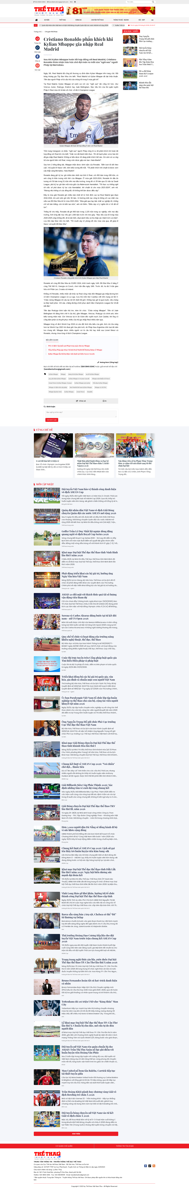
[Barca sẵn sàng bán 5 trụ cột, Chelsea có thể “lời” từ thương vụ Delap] (47, 921)
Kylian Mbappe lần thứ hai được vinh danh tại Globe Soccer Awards (71, 354)
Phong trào (65, 821)
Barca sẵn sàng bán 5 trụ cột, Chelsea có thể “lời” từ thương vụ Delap (89, 916)
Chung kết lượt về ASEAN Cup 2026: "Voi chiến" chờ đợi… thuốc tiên (88, 765)
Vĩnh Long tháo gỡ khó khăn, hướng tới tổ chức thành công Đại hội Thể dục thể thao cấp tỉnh (88, 895)
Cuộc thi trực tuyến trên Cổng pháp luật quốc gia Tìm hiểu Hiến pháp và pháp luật (89, 659)
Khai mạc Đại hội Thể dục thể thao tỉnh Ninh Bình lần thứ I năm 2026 (90, 554)
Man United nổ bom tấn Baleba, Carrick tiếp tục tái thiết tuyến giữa (88, 1072)
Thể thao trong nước (68, 525)
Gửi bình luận (52, 420)
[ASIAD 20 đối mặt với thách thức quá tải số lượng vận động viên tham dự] (47, 601)
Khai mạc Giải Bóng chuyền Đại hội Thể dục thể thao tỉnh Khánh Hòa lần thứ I (88, 744)
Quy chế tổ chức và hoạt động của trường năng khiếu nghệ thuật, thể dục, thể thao (88, 638)
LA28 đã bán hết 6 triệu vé (47, 461)
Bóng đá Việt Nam (67, 504)
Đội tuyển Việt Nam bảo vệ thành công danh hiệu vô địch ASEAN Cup (89, 490)
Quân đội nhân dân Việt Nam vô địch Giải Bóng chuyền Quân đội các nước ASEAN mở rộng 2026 (38, 25)
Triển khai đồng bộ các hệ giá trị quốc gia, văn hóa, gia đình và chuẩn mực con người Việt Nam (88, 678)
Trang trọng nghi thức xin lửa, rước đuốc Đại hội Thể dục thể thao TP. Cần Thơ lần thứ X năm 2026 (89, 961)
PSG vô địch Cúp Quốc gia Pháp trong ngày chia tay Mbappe (69, 346)
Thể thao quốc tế (67, 609)
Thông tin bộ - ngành (68, 588)
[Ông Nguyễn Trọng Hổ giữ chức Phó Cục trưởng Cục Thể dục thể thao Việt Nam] (47, 728)
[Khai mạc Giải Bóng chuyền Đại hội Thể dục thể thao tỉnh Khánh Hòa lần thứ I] (47, 749)
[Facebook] (145, 1166)
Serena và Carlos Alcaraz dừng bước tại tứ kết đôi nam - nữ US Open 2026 (89, 617)
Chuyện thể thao (41, 455)
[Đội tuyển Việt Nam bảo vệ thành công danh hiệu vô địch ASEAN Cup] (47, 495)
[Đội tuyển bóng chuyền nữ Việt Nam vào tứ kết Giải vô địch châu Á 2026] (47, 1119)
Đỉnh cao (64, 800)
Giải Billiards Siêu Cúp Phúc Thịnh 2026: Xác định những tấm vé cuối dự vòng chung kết (87, 786)
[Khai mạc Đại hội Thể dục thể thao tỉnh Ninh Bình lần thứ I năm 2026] (47, 559)
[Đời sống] (111, 11)
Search (153, 1)
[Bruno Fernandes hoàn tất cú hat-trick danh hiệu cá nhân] (47, 987)
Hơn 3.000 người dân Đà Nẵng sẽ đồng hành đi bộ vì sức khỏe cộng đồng (89, 828)
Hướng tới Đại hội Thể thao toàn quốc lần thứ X (76, 758)
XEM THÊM (76, 1134)
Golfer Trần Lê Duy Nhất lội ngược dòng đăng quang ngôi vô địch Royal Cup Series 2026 (109, 25)
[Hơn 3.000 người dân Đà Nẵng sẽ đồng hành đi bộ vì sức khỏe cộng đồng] (47, 833)
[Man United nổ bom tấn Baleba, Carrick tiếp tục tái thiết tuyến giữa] (47, 1077)
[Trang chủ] (36, 20)
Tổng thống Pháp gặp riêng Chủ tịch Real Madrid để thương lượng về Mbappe (75, 350)
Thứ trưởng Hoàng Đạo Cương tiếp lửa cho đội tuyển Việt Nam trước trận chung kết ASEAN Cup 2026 (89, 938)
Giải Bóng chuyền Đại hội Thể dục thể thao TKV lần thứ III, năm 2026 (88, 807)
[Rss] (154, 1166)
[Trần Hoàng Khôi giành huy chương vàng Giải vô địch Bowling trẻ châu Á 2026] (47, 1098)
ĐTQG (63, 1064)
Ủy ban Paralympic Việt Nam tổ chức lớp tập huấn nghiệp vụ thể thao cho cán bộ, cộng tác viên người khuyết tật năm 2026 (90, 700)
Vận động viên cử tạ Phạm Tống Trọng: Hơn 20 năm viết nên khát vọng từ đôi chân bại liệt (135, 463)
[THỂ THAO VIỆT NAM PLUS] (49, 10)
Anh (63, 929)
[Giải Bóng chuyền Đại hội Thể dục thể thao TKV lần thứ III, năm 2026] (47, 812)
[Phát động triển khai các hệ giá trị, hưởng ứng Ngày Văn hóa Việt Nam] (47, 580)
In (105, 401)
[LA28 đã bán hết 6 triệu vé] (53, 445)
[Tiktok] (149, 1166)
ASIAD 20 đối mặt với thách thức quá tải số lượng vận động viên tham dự (89, 596)
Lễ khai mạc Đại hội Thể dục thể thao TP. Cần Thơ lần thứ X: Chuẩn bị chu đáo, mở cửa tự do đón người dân (89, 1025)
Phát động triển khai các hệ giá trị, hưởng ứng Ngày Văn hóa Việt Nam (87, 575)
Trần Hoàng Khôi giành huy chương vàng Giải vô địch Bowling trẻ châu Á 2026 (89, 1093)
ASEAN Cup (65, 779)
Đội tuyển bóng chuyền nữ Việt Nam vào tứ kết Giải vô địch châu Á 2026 (87, 1114)
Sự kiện (64, 651)
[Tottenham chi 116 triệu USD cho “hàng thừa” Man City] (47, 1008)
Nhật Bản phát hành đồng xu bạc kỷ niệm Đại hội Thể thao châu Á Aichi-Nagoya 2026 (93, 463)
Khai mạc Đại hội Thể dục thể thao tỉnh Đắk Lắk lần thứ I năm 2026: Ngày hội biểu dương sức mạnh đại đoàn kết (89, 872)
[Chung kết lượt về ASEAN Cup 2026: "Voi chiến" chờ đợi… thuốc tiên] (47, 770)
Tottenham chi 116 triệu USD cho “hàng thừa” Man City (90, 1003)
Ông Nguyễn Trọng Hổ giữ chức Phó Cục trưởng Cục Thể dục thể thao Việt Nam (89, 723)
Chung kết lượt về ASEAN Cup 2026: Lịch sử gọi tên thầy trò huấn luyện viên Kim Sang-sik (88, 850)
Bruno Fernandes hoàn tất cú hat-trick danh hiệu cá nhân (89, 982)
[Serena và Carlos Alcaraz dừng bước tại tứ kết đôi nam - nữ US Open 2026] (47, 622)
